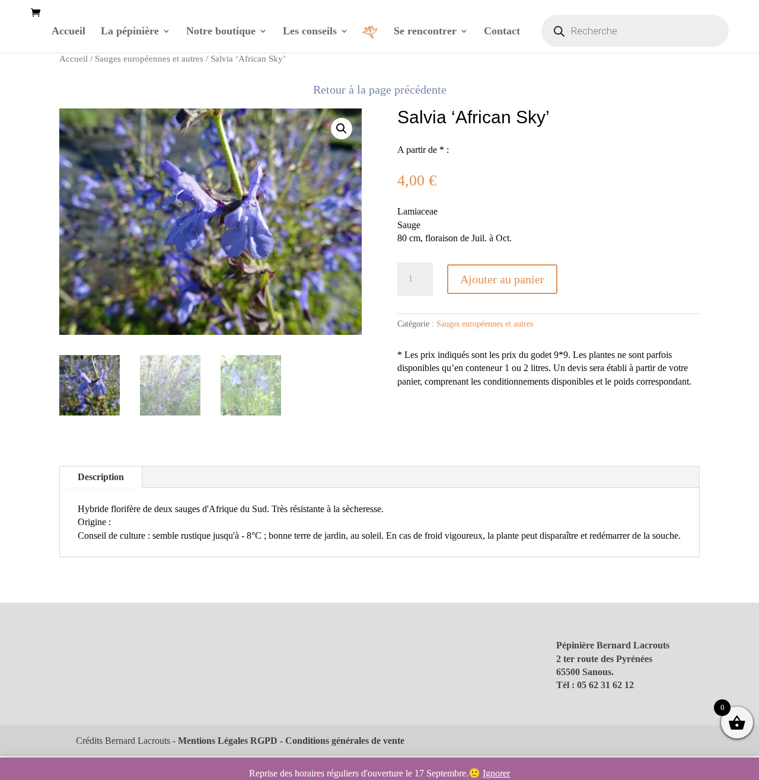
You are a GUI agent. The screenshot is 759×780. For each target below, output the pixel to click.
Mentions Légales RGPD (228, 741)
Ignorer (496, 773)
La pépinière (130, 32)
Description (101, 477)
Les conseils (310, 32)
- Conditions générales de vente (341, 741)
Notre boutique (221, 32)
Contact (502, 32)
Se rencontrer (425, 32)
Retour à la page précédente (380, 89)
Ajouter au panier (502, 279)
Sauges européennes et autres (149, 58)
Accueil (68, 32)
